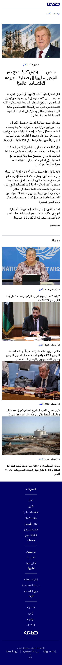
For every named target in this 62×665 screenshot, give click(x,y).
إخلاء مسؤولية (31, 579)
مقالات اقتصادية (31, 512)
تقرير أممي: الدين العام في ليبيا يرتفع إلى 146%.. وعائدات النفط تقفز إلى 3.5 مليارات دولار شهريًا (33, 412)
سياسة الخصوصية (31, 585)
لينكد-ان (31, 625)
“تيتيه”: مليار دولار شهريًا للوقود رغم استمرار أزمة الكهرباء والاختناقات (33, 298)
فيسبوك (31, 607)
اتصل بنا (31, 557)
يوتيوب (30, 619)
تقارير (31, 506)
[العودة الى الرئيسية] (53, 4)
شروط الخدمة (31, 591)
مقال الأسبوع (31, 524)
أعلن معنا (31, 563)
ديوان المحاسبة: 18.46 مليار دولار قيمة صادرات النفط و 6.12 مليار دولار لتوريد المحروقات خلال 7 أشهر (32, 470)
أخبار (25, 64)
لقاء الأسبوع (31, 535)
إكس (30, 613)
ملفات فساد (31, 518)
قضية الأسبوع (31, 529)
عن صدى (31, 552)
